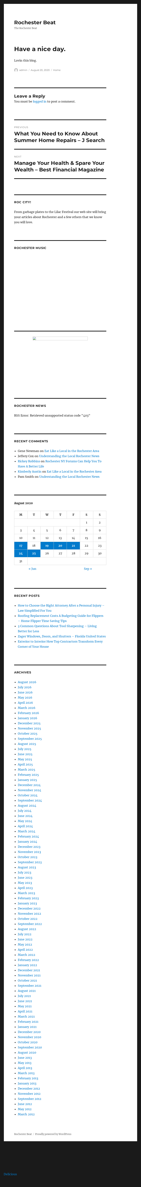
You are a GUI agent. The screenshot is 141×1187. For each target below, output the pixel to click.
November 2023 (29, 852)
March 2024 (26, 831)
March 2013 (26, 1073)
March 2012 (26, 1114)
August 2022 (27, 929)
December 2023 (29, 847)
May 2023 (25, 883)
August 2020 (27, 1052)
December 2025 (29, 723)
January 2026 (27, 718)
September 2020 (30, 1047)
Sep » (88, 569)
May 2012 (25, 1109)
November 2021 (29, 975)
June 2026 (25, 692)
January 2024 (27, 841)
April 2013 (25, 1068)
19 (47, 545)
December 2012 (29, 1088)
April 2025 (25, 764)
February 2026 (28, 713)
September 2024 (30, 800)
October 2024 (27, 795)
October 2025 (27, 733)
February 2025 (28, 775)
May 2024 (25, 821)
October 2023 (27, 857)
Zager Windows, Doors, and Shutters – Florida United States (62, 636)
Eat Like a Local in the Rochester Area (71, 451)
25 (34, 553)
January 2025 (27, 780)
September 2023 (30, 862)
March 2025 (26, 769)
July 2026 (25, 687)
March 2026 (26, 708)
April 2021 (25, 1011)
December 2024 (29, 785)
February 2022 (28, 960)
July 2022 (24, 934)
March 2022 (26, 955)
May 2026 (25, 697)
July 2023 (24, 872)
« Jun (32, 569)
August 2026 (27, 682)
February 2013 (28, 1078)
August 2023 (27, 867)
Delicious (10, 1174)
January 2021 (27, 1027)
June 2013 (25, 1057)
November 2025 (29, 728)
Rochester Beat (35, 22)
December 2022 (29, 908)
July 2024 (24, 811)
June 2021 (25, 1001)
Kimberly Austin (29, 471)
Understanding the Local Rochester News (69, 456)
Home (57, 70)
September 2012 (29, 1099)
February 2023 (28, 898)
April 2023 (25, 888)
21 (73, 545)
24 (21, 553)
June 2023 (25, 877)
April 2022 (25, 949)
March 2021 (26, 1016)
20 (60, 545)
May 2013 (24, 1063)
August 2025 (27, 744)
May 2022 (25, 944)
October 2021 (27, 980)
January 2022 (27, 965)
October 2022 (27, 919)
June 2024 (25, 816)
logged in (39, 101)
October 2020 (27, 1042)
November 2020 (29, 1037)
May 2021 (25, 1006)
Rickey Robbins (29, 461)
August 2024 (27, 805)
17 (20, 545)
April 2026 (25, 702)
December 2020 (29, 1032)
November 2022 (29, 913)
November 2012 (29, 1093)
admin (23, 70)
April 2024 (25, 826)
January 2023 (27, 903)
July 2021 (24, 996)
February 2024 (28, 836)
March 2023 (26, 893)
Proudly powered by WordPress (53, 1134)
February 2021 (28, 1021)
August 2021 (27, 991)
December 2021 (29, 970)
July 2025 (24, 749)
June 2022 (25, 939)
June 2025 (25, 754)
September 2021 (29, 985)
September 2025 (30, 738)
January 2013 (27, 1083)
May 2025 (25, 759)
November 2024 (29, 790)
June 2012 (25, 1104)
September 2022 (30, 924)
